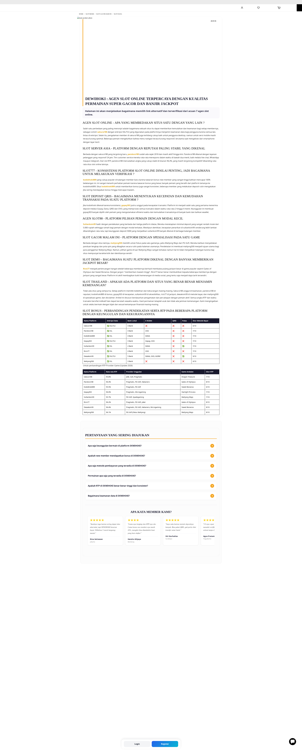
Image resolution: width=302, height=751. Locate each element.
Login (137, 744)
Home (81, 14)
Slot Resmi (90, 14)
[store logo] (23, 8)
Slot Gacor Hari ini (104, 14)
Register (165, 744)
